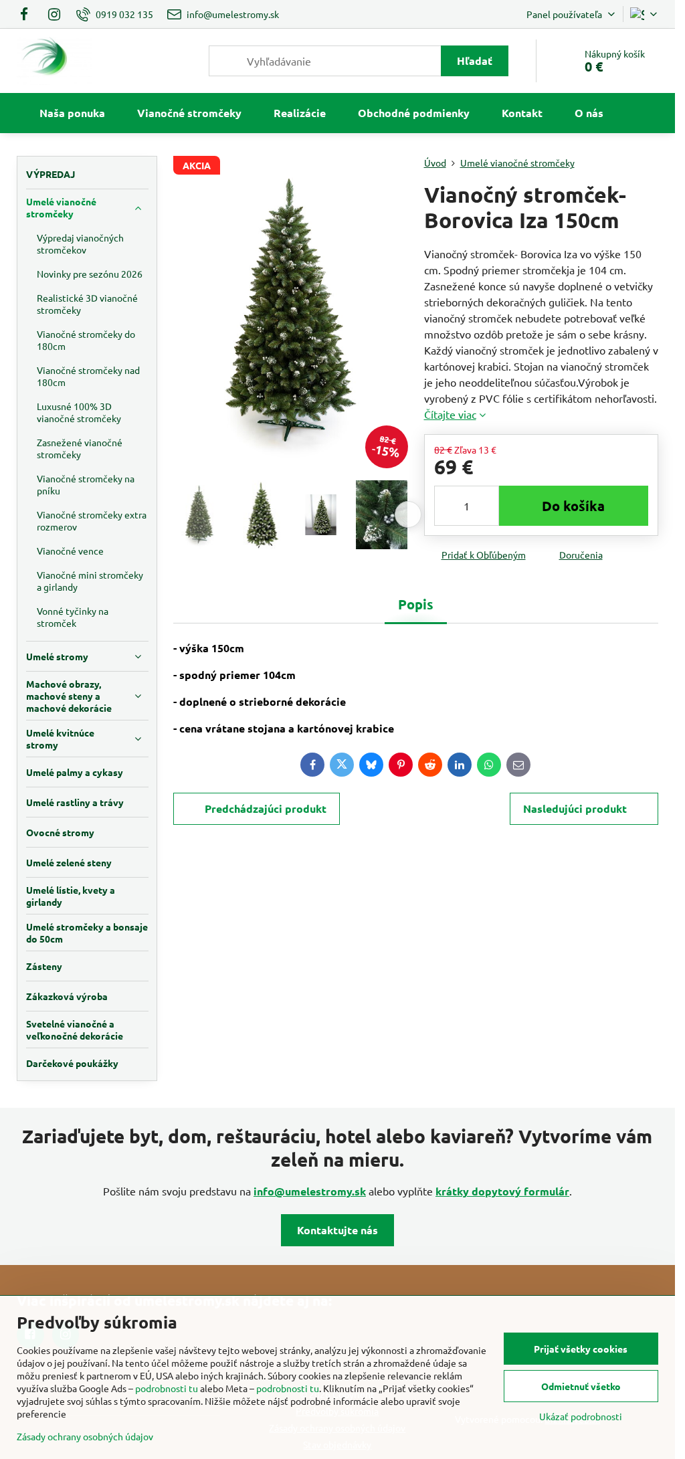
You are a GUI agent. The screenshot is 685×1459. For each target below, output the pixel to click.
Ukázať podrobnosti (580, 1416)
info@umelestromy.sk (310, 1191)
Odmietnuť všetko (581, 1386)
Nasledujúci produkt (575, 808)
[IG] (54, 14)
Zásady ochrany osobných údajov (85, 1436)
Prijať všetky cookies (580, 1349)
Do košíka (573, 505)
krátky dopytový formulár (502, 1191)
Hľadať (474, 61)
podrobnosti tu (166, 1388)
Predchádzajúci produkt (265, 808)
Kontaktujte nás (337, 1230)
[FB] (28, 14)
